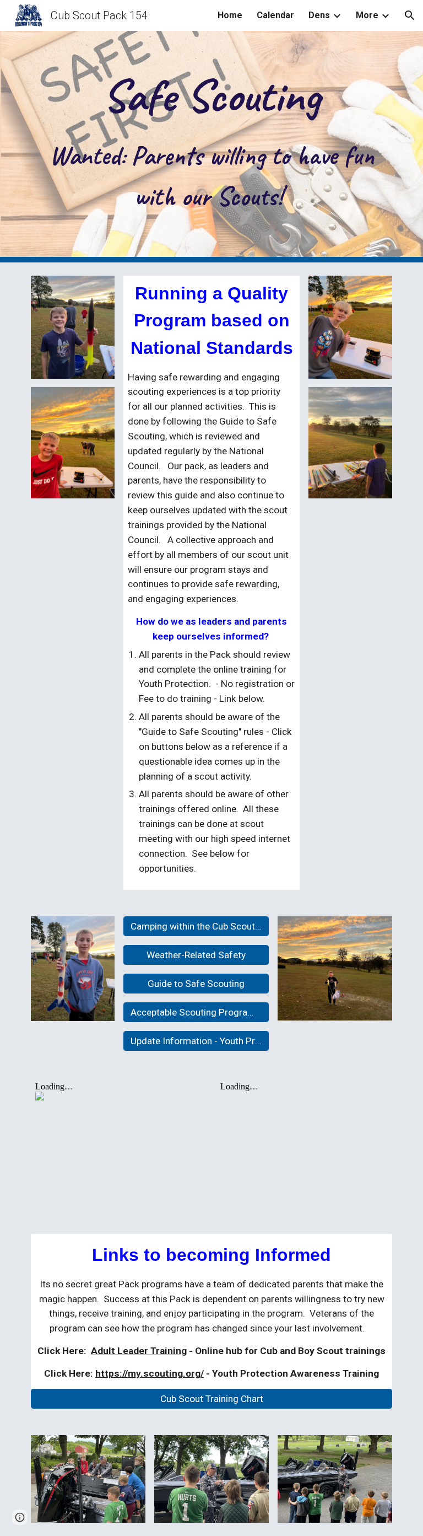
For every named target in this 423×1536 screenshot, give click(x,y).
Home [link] (230, 15)
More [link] (367, 15)
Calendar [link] (275, 15)
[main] (211, 147)
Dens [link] (319, 15)
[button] (410, 15)
